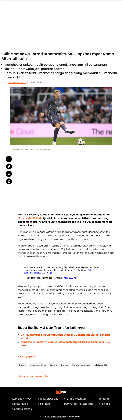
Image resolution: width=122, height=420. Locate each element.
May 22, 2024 (70, 278)
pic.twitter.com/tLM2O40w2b (38, 272)
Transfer (22, 365)
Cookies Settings (22, 409)
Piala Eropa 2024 (101, 365)
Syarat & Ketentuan (75, 398)
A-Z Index (104, 404)
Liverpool (64, 365)
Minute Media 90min (56, 416)
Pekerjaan (44, 404)
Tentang (104, 398)
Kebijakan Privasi (22, 398)
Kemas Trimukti (17, 82)
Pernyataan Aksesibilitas (78, 404)
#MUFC (91, 270)
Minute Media (20, 404)
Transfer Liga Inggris (81, 365)
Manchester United (38, 365)
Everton (53, 365)
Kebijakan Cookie (48, 398)
